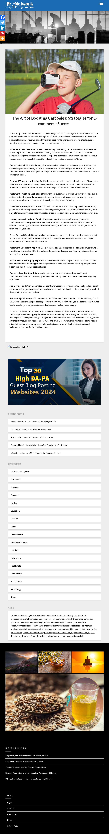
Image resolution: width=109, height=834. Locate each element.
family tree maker (75, 618)
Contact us (12, 814)
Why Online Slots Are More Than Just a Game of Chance (35, 453)
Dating (14, 503)
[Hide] (1, 44)
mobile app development (46, 632)
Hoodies (80, 625)
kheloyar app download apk (57, 629)
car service (60, 615)
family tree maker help (32, 622)
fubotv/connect (18, 625)
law (12, 632)
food (83, 622)
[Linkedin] (2, 28)
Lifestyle (15, 550)
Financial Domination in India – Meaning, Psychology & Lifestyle (39, 445)
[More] (2, 38)
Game (13, 526)
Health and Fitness (19, 542)
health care (64, 625)
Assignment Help (33, 615)
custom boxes (80, 615)
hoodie (73, 625)
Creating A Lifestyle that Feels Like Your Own (31, 429)
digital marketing (31, 618)
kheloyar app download (33, 629)
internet (88, 625)
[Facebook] (2, 17)
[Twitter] (2, 22)
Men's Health (29, 632)
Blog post (11, 820)
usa (44, 636)
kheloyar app (17, 629)
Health (28, 625)
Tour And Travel (29, 636)
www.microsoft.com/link (72, 636)
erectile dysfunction (58, 618)
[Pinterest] (2, 33)
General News (17, 534)
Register (10, 808)
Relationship (16, 573)
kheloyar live (91, 629)
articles (21, 615)
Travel (13, 597)
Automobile (16, 479)
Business (15, 487)
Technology (16, 589)
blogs (44, 615)
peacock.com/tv (65, 632)
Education (15, 511)
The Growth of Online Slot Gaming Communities (32, 437)
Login (9, 803)
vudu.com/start (53, 636)
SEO (93, 632)
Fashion (14, 518)
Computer (15, 495)
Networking (16, 558)
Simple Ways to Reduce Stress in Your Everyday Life (33, 421)
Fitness (77, 622)
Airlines (14, 615)
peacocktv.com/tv (82, 632)
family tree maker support (55, 622)
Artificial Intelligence (20, 471)
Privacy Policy (13, 826)
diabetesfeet (16, 618)
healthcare (54, 625)
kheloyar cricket (77, 629)
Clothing (69, 615)
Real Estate (16, 566)
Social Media (16, 581)
